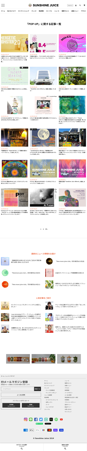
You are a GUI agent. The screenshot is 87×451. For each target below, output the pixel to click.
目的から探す (65, 445)
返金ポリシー (68, 404)
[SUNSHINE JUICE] (45, 5)
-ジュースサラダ (49, 406)
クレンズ (34, 11)
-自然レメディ (48, 402)
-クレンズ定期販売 (50, 390)
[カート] (84, 5)
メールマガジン (68, 392)
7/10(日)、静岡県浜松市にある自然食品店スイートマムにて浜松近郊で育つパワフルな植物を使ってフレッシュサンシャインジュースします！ (72, 212)
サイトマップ (68, 411)
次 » (46, 229)
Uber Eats (51, 419)
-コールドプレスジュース (51, 399)
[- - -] (3, 5)
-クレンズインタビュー (51, 392)
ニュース (56, 11)
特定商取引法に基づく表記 (71, 397)
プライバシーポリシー (70, 402)
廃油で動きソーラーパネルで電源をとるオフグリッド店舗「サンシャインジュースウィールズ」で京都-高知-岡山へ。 (72, 152)
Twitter (41, 419)
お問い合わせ (68, 409)
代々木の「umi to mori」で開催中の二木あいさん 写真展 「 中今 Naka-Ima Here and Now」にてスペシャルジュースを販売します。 (43, 212)
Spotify (56, 419)
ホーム (3, 11)
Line (30, 419)
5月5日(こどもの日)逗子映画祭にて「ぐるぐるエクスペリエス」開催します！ (72, 57)
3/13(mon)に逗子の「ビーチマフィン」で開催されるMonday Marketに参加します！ (14, 119)
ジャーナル (49, 11)
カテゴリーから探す (21, 445)
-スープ (47, 404)
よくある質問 (21, 395)
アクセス (83, 11)
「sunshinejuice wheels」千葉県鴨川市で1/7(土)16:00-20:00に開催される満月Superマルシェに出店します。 (43, 152)
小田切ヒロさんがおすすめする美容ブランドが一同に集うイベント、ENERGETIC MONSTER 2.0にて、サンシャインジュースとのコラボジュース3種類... (14, 58)
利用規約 (67, 399)
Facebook (36, 419)
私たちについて (11, 11)
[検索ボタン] (80, 5)
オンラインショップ (23, 11)
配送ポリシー (68, 406)
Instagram (25, 419)
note (46, 419)
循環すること (65, 11)
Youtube (61, 419)
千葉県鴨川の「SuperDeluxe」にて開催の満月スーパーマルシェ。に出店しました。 (14, 151)
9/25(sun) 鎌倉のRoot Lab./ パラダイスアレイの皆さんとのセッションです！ (14, 182)
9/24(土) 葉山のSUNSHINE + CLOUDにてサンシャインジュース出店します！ (43, 182)
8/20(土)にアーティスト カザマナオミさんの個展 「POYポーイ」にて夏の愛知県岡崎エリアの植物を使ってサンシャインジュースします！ (14, 212)
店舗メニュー (75, 11)
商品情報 (41, 11)
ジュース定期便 (48, 395)
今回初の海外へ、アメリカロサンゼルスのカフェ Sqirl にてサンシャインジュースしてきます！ (42, 57)
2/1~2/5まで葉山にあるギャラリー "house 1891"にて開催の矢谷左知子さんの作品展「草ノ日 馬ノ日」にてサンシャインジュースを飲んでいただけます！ (73, 120)
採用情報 (67, 390)
